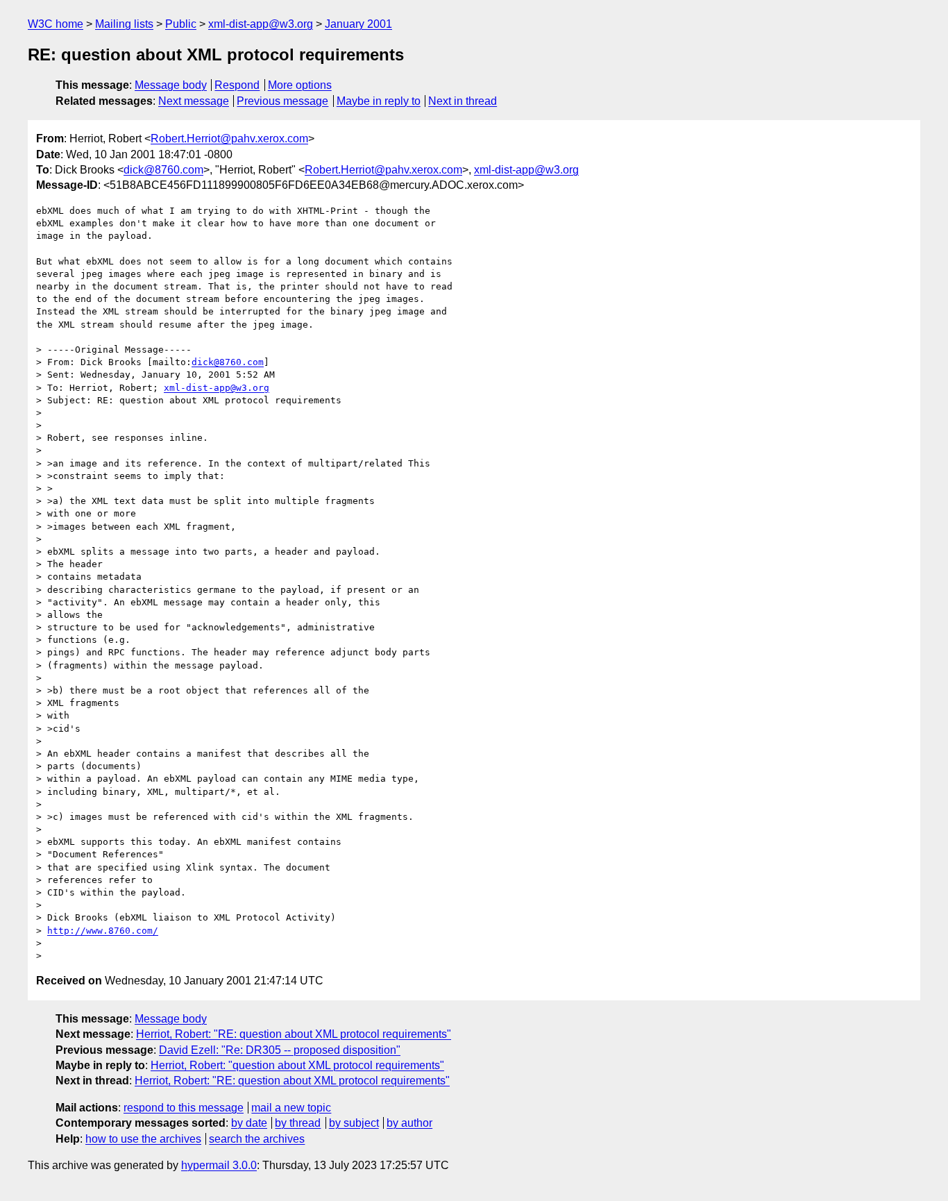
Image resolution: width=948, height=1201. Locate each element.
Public (180, 24)
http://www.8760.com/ (102, 930)
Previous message (282, 101)
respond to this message (184, 1108)
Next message (193, 101)
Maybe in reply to (379, 101)
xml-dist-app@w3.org (260, 24)
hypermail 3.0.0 (219, 1165)
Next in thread (462, 101)
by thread (298, 1123)
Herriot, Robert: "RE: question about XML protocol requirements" (293, 1034)
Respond (237, 85)
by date (249, 1123)
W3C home (55, 24)
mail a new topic (291, 1108)
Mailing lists (124, 24)
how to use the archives (143, 1139)
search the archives (257, 1139)
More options (300, 85)
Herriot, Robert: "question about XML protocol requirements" (297, 1065)
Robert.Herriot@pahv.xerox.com (229, 138)
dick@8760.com (163, 170)
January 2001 (358, 24)
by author (409, 1123)
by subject (354, 1123)
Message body (171, 85)
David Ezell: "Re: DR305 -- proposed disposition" (279, 1050)
